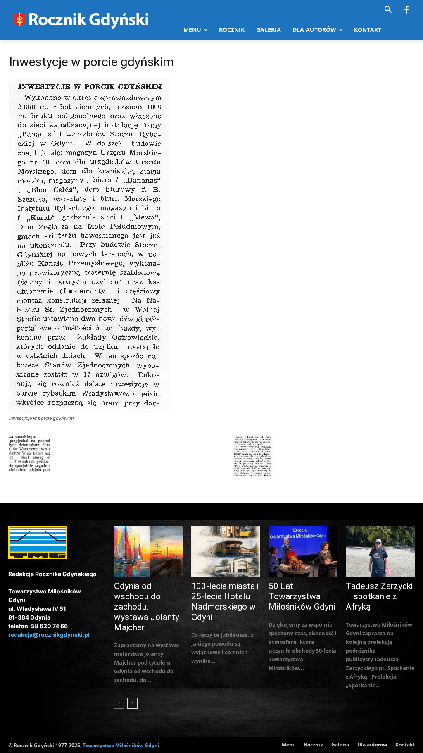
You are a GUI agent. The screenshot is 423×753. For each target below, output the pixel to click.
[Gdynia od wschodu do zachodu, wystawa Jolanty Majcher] (148, 551)
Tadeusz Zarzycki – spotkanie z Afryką (379, 596)
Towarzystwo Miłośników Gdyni (121, 745)
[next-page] (132, 703)
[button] (388, 10)
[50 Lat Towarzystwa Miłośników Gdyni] (303, 551)
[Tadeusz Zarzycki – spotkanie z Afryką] (380, 551)
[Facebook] (406, 10)
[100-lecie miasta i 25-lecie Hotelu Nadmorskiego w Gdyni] (225, 551)
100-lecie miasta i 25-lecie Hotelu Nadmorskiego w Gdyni (225, 601)
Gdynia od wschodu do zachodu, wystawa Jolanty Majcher (146, 606)
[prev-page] (119, 703)
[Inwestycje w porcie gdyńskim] (89, 410)
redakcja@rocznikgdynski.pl (49, 634)
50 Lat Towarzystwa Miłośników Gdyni (302, 596)
